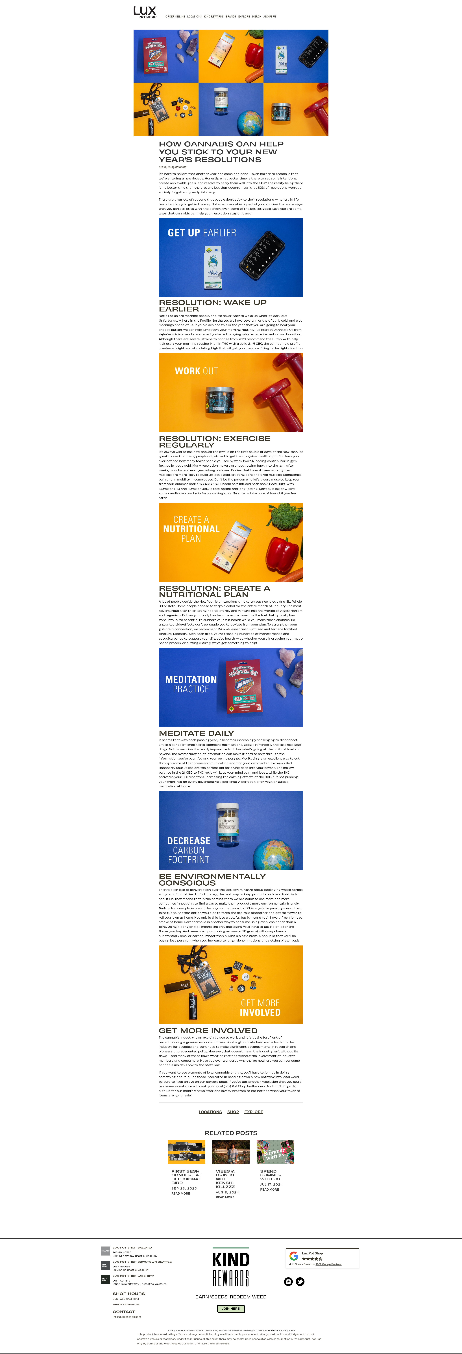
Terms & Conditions (193, 1330)
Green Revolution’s (208, 484)
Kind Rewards (213, 16)
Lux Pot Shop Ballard (132, 1247)
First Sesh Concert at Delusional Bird (186, 1177)
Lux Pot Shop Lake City (133, 1275)
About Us (269, 16)
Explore (244, 16)
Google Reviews (329, 1264)
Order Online (175, 16)
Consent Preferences (231, 1330)
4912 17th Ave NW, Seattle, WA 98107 (135, 1255)
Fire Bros (164, 908)
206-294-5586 (122, 1252)
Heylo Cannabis (168, 334)
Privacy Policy (174, 1330)
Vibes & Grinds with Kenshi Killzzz (225, 1179)
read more (180, 1193)
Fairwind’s (224, 629)
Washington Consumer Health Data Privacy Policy (269, 1330)
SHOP (233, 1111)
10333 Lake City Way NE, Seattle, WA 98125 (140, 1283)
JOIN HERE (231, 1308)
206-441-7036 (121, 1266)
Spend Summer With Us (271, 1175)
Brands (231, 16)
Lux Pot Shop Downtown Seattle (142, 1261)
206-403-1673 (121, 1280)
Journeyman (277, 763)
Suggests (180, 167)
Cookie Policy (212, 1330)
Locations (194, 16)
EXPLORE (253, 1111)
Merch (256, 16)
